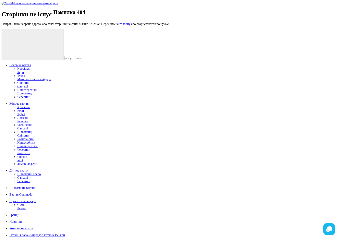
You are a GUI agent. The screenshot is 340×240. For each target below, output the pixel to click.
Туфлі (21, 75)
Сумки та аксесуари (22, 201)
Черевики (23, 97)
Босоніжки (24, 124)
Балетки (22, 121)
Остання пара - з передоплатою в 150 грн (37, 235)
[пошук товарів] (33, 44)
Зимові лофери (27, 163)
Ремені (21, 208)
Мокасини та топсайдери (34, 79)
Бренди (14, 215)
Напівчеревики (27, 89)
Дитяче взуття (18, 170)
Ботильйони (25, 139)
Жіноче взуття (19, 103)
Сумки (21, 204)
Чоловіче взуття (20, 65)
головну (124, 24)
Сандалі (22, 86)
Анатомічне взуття (22, 187)
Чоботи (22, 156)
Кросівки (23, 68)
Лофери (22, 117)
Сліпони (23, 82)
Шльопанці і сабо (29, 174)
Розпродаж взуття (21, 228)
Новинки (15, 221)
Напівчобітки (26, 142)
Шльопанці (24, 93)
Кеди (20, 72)
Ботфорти (23, 153)
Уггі (20, 160)
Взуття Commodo (20, 194)
